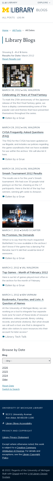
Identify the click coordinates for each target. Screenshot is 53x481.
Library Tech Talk (15, 336)
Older (5, 379)
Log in (20, 17)
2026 (5, 367)
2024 (5, 375)
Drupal (15, 473)
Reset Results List (11, 59)
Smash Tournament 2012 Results (22, 173)
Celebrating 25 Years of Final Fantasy (24, 94)
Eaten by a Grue (15, 118)
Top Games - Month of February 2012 (25, 272)
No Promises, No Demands (18, 235)
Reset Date (8, 385)
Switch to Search (11, 389)
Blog (4, 355)
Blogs (41, 10)
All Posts (8, 17)
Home (5, 30)
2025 (5, 371)
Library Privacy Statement (15, 437)
